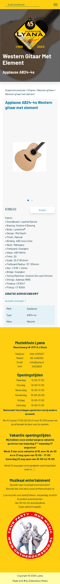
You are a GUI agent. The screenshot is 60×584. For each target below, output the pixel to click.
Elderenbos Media (38, 580)
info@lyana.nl (37, 362)
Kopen (42, 209)
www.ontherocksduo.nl (41, 488)
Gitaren (31, 90)
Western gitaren (45, 90)
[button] (28, 200)
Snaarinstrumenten (15, 90)
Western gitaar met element (20, 94)
